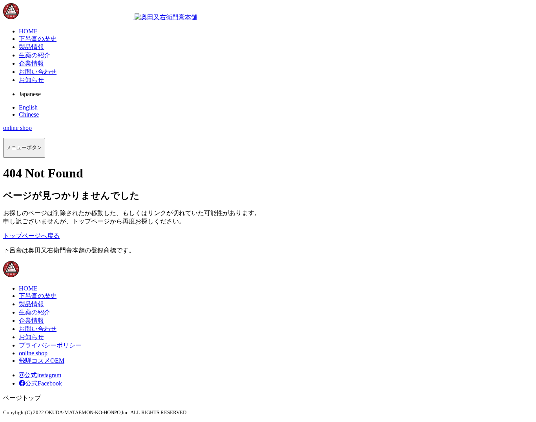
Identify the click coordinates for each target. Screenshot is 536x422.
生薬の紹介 (34, 312)
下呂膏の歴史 (38, 295)
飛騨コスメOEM (41, 360)
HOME (28, 288)
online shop (17, 127)
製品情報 (31, 304)
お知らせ (31, 337)
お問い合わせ (38, 328)
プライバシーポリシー (50, 345)
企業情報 (31, 320)
